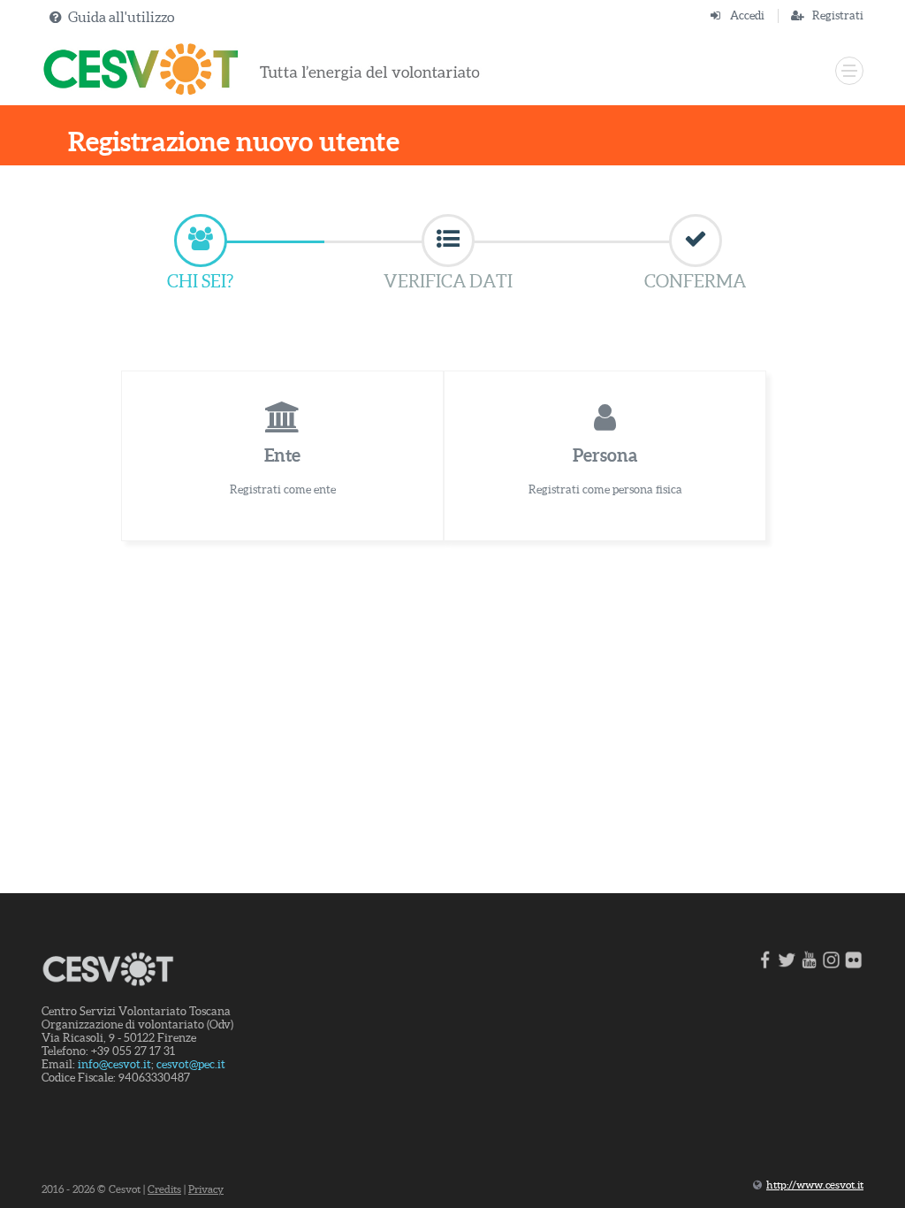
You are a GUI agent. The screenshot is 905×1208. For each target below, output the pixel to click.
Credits (164, 1189)
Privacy (206, 1189)
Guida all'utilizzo (121, 17)
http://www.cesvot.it (814, 1184)
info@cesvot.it (114, 1064)
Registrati (837, 15)
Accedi (747, 15)
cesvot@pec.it (190, 1064)
